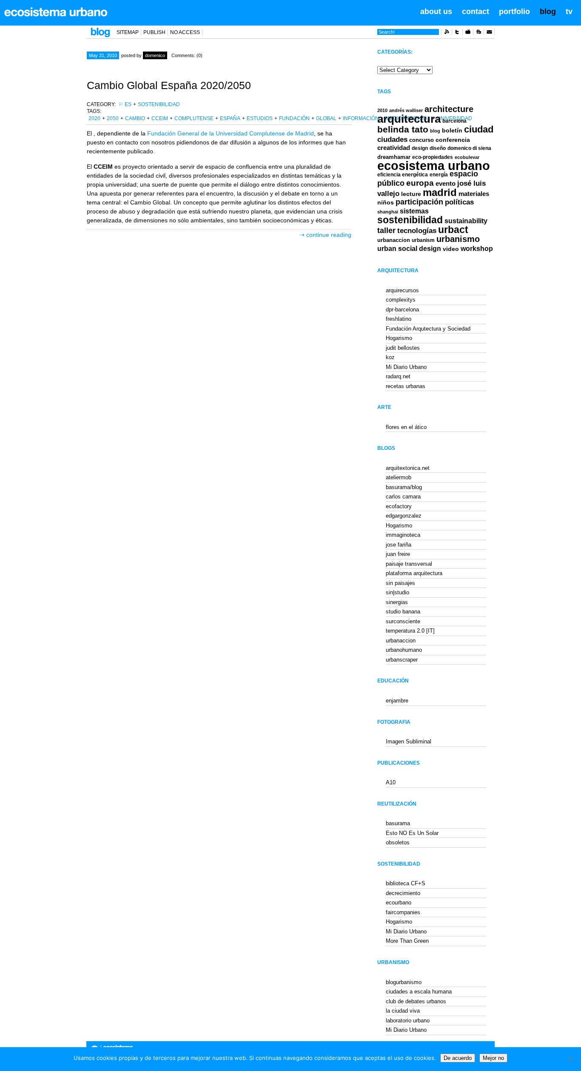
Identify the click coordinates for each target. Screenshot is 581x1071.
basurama (398, 823)
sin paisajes (400, 583)
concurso (421, 140)
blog (548, 11)
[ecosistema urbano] (56, 11)
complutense (194, 118)
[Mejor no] (570, 1059)
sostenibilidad (159, 104)
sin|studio (397, 592)
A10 (391, 782)
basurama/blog (404, 487)
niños (385, 202)
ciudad (478, 129)
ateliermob (398, 477)
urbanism (423, 240)
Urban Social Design (409, 248)
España (230, 118)
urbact (453, 230)
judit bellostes (403, 348)
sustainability (465, 221)
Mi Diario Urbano (406, 367)
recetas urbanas (405, 386)
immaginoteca (403, 535)
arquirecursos (402, 290)
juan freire (398, 554)
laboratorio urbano (408, 1020)
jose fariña (398, 544)
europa (420, 182)
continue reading (328, 234)
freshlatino (398, 319)
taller (386, 230)
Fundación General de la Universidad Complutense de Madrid (230, 133)
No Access (185, 32)
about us (436, 11)
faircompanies (403, 912)
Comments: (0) (186, 55)
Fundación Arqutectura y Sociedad (428, 328)
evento (446, 183)
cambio (135, 118)
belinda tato (402, 129)
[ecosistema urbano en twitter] (457, 33)
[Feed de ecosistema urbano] (447, 33)
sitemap (128, 32)
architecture (448, 109)
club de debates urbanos (416, 1001)
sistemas (414, 211)
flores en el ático (406, 427)
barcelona (454, 121)
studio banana (403, 611)
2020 (94, 118)
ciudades (392, 139)
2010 (382, 110)
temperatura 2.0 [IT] (410, 631)
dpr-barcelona (402, 309)
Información (361, 118)
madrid (440, 192)
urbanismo (458, 239)
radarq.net (398, 376)
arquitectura (409, 119)
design (420, 148)
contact (475, 11)
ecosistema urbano (433, 165)
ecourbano (398, 902)
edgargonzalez (404, 515)
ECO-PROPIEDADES (432, 157)
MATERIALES (474, 193)
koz (390, 357)
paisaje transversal (409, 564)
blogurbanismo (404, 982)
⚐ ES (125, 104)
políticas (459, 202)
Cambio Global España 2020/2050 (169, 85)
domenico (155, 55)
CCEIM (159, 118)
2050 (113, 118)
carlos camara (403, 496)
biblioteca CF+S (405, 883)
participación (419, 202)
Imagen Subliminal (408, 741)
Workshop (477, 248)
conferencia (453, 140)
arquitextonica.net (408, 468)
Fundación (294, 118)
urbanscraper (402, 659)
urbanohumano (404, 650)
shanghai (387, 211)
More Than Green (407, 941)
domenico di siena (469, 148)
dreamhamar (393, 157)
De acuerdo (458, 1058)
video (451, 248)
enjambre (397, 700)
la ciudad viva (403, 1011)
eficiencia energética (402, 175)
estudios (260, 118)
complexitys (401, 300)
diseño (438, 148)
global (326, 118)
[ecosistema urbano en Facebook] (478, 33)
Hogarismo (399, 338)
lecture (411, 193)
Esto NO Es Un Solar (412, 833)
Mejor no (493, 1058)
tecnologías (416, 231)
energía (439, 175)
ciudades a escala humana (419, 991)
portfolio (514, 11)
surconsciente (403, 621)
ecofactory (399, 506)
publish (154, 32)
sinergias (397, 602)
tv (569, 11)
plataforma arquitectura (414, 573)
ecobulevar (467, 157)
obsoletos (398, 842)
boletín (452, 130)
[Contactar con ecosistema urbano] (489, 33)
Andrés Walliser (406, 110)
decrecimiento (403, 893)
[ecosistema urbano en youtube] (468, 33)
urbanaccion (393, 240)
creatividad (393, 147)
